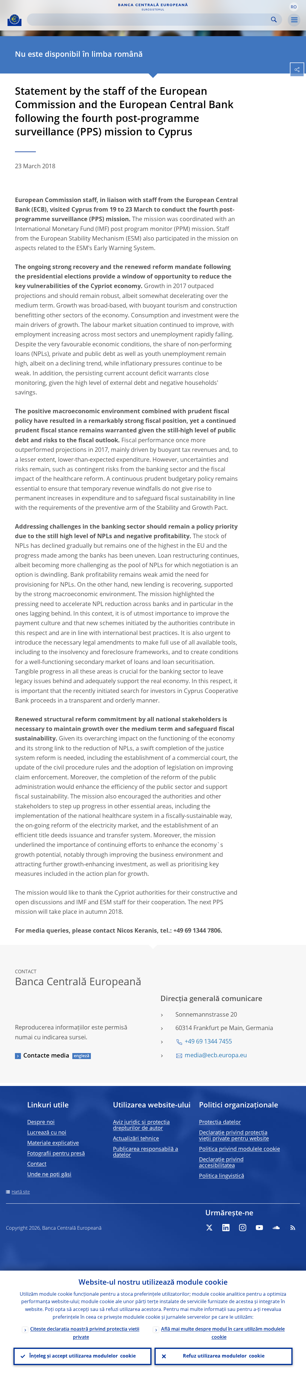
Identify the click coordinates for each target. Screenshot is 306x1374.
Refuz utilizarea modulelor (223, 1356)
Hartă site (21, 1192)
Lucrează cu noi (46, 1133)
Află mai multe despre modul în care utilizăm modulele (223, 1333)
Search (274, 19)
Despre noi (41, 1122)
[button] (293, 6)
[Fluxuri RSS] (293, 1227)
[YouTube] (259, 1227)
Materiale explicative (53, 1143)
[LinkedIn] (226, 1227)
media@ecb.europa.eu (216, 1056)
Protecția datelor (220, 1122)
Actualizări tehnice (136, 1139)
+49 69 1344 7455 (208, 1042)
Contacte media (46, 1056)
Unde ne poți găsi (49, 1174)
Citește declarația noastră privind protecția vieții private (84, 1333)
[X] (209, 1227)
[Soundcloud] (276, 1227)
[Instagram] (242, 1227)
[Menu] (294, 20)
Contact (36, 1164)
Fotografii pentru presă (56, 1153)
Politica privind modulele (239, 1149)
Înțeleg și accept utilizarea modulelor (82, 1356)
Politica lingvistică (221, 1176)
